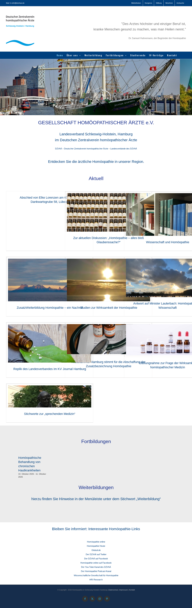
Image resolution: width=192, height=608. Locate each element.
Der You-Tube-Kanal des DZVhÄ (96, 567)
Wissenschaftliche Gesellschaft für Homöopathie (96, 575)
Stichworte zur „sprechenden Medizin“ (49, 414)
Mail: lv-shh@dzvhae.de (15, 3)
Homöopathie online (96, 542)
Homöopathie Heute (96, 546)
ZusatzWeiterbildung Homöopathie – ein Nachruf (50, 307)
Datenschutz (113, 590)
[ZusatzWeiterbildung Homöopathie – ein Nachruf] (50, 289)
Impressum (123, 590)
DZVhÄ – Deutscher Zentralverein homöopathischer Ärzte (81, 148)
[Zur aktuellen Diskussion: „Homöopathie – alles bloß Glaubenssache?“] (108, 221)
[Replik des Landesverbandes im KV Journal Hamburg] (50, 352)
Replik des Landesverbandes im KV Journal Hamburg (49, 369)
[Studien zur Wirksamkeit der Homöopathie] (108, 289)
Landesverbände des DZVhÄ (123, 148)
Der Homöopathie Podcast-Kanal (96, 571)
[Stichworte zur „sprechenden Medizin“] (50, 399)
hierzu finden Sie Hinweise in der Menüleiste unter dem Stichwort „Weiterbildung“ (96, 499)
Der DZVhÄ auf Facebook (96, 558)
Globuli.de (96, 550)
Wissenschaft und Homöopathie (167, 242)
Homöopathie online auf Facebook (96, 563)
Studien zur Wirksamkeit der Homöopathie (108, 307)
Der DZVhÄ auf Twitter (96, 554)
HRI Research (96, 579)
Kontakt (132, 590)
